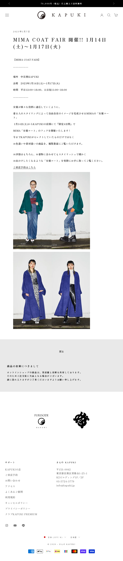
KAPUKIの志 (13, 469)
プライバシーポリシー (17, 508)
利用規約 (10, 497)
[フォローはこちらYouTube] (15, 525)
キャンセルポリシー (16, 503)
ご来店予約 (11, 475)
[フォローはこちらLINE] (23, 525)
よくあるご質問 (14, 491)
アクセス (10, 486)
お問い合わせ (12, 480)
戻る (61, 351)
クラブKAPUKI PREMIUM (21, 514)
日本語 (73, 537)
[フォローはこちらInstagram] (6, 525)
